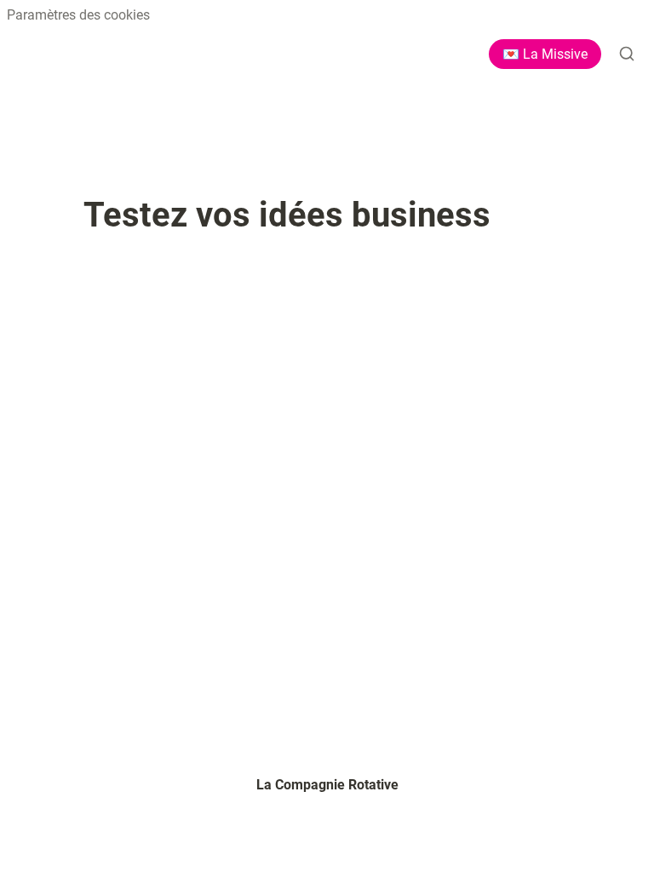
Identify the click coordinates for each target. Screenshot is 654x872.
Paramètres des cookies (78, 15)
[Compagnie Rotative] (20, 53)
